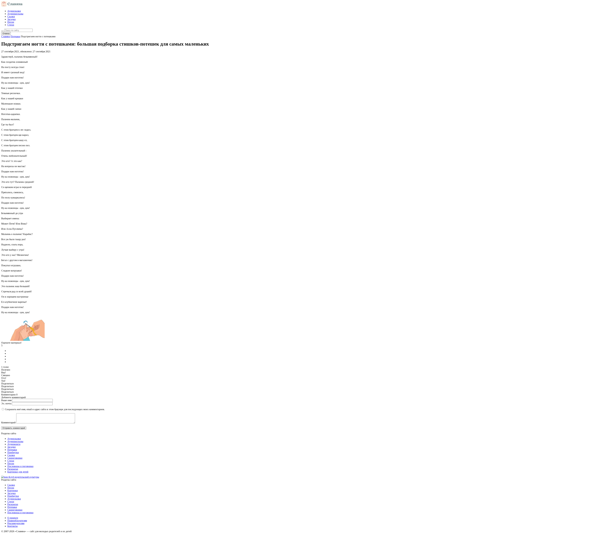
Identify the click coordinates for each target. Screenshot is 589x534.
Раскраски (12, 469)
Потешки (12, 449)
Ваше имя (6, 400)
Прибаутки (13, 452)
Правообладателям (17, 520)
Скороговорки (14, 458)
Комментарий (8, 422)
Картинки (12, 490)
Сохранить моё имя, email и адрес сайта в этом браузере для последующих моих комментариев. (55, 409)
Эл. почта (6, 403)
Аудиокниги (13, 444)
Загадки (11, 19)
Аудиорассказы (15, 13)
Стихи (10, 24)
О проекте (12, 518)
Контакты (12, 526)
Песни (10, 22)
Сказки (11, 16)
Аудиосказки (14, 11)
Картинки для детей (17, 471)
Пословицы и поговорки (20, 466)
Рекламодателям (15, 523)
